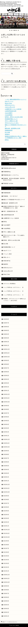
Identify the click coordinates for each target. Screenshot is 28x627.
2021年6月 (6, 552)
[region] (14, 21)
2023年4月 (6, 469)
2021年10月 (6, 537)
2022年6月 (6, 507)
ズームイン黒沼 (7, 254)
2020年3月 (6, 608)
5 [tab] (16, 30)
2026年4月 (6, 334)
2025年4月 (6, 379)
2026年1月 (6, 345)
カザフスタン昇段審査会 (9, 283)
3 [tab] (13, 30)
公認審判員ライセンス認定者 (13, 109)
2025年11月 (6, 353)
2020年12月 (6, 574)
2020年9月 (6, 586)
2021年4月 (6, 559)
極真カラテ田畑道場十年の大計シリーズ (14, 199)
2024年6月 (6, 416)
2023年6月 (6, 462)
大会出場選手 (8, 113)
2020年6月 (6, 597)
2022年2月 (6, 522)
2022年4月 (6, 514)
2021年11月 (6, 533)
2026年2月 (6, 341)
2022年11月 (6, 488)
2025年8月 (6, 364)
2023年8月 (6, 454)
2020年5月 (6, 601)
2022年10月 (6, 492)
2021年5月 (6, 556)
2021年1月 (6, 571)
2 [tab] (11, 30)
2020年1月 (6, 616)
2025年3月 (6, 383)
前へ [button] (2, 21)
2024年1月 (6, 435)
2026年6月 (6, 326)
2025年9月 (6, 360)
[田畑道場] (14, 12)
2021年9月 (6, 541)
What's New (8, 103)
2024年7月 (6, 413)
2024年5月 (6, 420)
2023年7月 (6, 458)
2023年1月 (6, 480)
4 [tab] (14, 30)
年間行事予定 (6, 260)
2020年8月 (6, 589)
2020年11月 (6, 578)
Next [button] (26, 21)
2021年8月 (6, 544)
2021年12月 (6, 529)
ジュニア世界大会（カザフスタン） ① (13, 294)
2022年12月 (6, 484)
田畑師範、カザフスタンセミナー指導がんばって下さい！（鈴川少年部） (14, 299)
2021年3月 (6, 563)
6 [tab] (18, 30)
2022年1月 (6, 525)
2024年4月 (6, 424)
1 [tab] (9, 30)
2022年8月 (6, 499)
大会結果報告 (8, 115)
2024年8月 (6, 409)
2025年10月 (6, 356)
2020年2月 (6, 612)
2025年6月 (6, 371)
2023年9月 (6, 450)
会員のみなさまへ (10, 105)
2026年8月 (6, 319)
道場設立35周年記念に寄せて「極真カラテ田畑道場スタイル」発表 (14, 207)
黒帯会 (7, 139)
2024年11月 (6, 398)
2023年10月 (6, 447)
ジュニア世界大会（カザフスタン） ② (13, 291)
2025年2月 (6, 386)
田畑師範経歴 (8, 130)
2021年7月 (6, 548)
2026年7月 (6, 322)
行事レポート (6, 257)
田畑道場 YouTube (8, 183)
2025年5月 (6, 375)
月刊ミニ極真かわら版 (11, 121)
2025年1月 (6, 390)
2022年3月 (6, 518)
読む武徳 (7, 132)
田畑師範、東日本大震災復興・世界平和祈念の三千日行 (14, 179)
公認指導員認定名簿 (10, 111)
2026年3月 (6, 338)
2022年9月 (6, 495)
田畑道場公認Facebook (9, 168)
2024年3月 (6, 428)
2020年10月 (6, 582)
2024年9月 (6, 405)
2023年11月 (6, 443)
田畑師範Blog (6, 171)
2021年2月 (6, 567)
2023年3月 (6, 473)
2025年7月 (6, 368)
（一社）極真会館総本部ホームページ (15, 99)
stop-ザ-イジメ (9, 101)
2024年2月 (6, 432)
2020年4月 (6, 604)
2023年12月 (6, 439)
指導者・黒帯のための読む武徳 (14, 117)
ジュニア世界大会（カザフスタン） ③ (13, 287)
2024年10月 (6, 401)
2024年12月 (6, 394)
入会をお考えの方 (10, 107)
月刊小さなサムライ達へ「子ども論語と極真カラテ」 (14, 236)
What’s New (6, 274)
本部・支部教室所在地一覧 (10, 211)
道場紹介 (7, 134)
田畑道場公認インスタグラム (11, 175)
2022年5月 (6, 510)
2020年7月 (6, 593)
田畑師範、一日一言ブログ (10, 196)
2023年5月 (6, 465)
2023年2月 (6, 477)
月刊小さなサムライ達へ (12, 123)
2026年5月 (6, 330)
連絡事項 (5, 264)
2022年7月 (6, 503)
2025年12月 (6, 349)
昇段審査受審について (11, 119)
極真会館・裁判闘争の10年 (12, 128)
